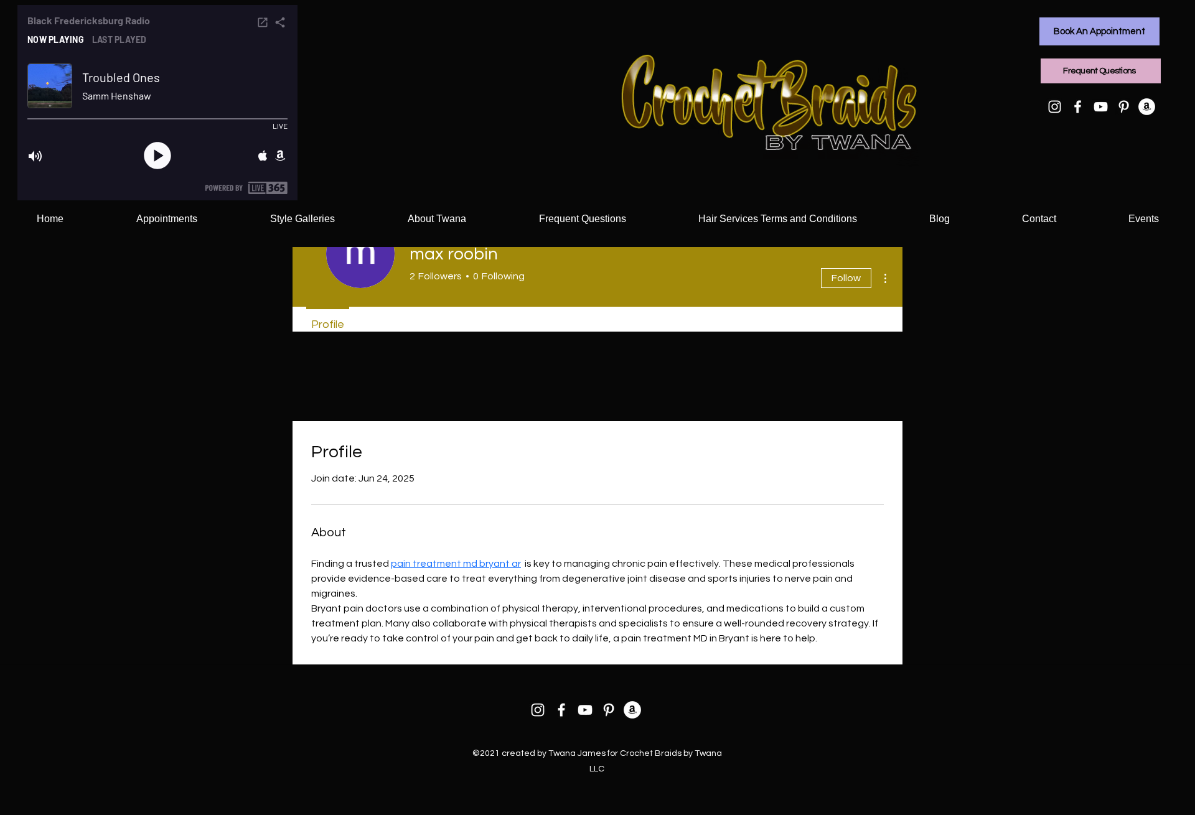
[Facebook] (1077, 106)
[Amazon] (1146, 106)
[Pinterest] (1123, 106)
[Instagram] (1054, 106)
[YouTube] (1100, 106)
